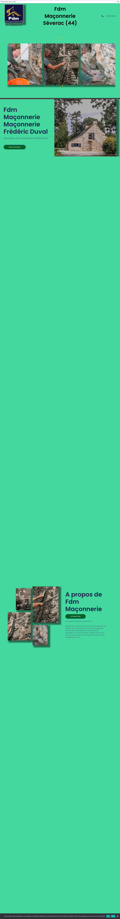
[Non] (118, 916)
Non (113, 916)
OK (108, 916)
